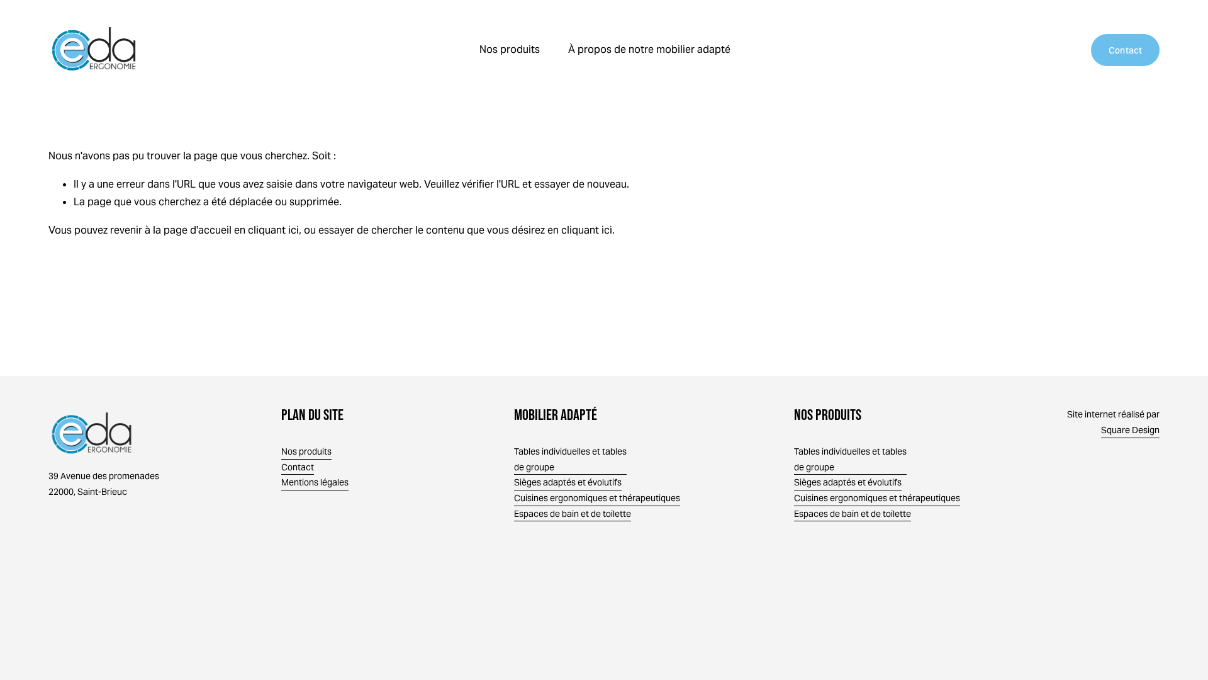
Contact (1126, 50)
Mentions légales (315, 482)
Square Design (1130, 430)
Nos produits (306, 451)
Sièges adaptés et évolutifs (848, 482)
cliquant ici (273, 230)
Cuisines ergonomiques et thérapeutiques (877, 498)
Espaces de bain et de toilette (852, 513)
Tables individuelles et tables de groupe (850, 459)
